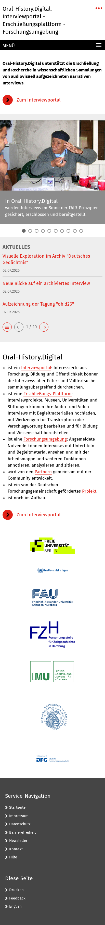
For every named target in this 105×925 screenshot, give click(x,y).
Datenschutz (20, 824)
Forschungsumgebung (45, 439)
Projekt (89, 491)
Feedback (17, 898)
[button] (7, 327)
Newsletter (18, 840)
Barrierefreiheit (22, 832)
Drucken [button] (16, 890)
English (15, 906)
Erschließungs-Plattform (47, 393)
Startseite (17, 807)
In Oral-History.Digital (31, 201)
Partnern (43, 471)
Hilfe (13, 857)
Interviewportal (36, 367)
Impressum (19, 816)
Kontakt (16, 849)
